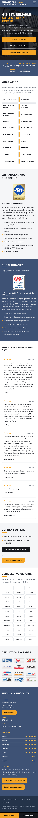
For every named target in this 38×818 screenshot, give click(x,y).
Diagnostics (7, 121)
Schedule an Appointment (19, 52)
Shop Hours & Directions (19, 46)
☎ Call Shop (9, 815)
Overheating (8, 141)
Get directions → (9, 712)
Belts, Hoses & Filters (8, 114)
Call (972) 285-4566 (19, 39)
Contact (29, 800)
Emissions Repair (27, 161)
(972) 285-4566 (7, 720)
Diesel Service (26, 121)
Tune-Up (6, 154)
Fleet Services (26, 128)
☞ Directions (28, 815)
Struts (23, 141)
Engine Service (9, 128)
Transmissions (8, 161)
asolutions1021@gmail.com (11, 726)
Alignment (25, 99)
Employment (5, 803)
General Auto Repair (8, 107)
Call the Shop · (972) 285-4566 (14, 780)
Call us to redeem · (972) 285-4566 (15, 549)
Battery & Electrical (25, 107)
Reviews (17, 800)
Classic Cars (26, 154)
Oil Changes (25, 134)
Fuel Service (8, 134)
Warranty (11, 800)
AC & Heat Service (10, 99)
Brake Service (26, 114)
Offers (23, 800)
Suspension (7, 148)
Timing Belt (25, 148)
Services (4, 800)
